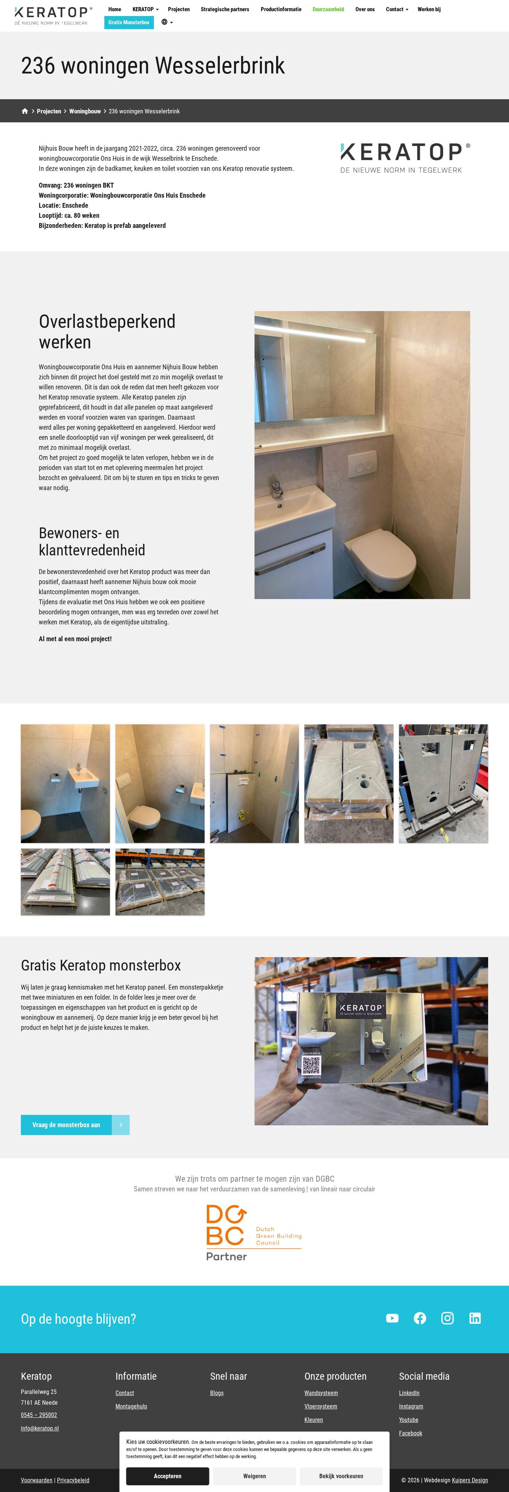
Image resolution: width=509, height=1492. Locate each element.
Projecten (49, 111)
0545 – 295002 (39, 1415)
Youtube (408, 1419)
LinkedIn (409, 1393)
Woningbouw (85, 111)
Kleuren (313, 1419)
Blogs (217, 1393)
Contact (125, 1393)
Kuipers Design (470, 1480)
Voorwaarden (37, 1480)
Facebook (410, 1433)
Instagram (411, 1406)
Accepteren (167, 1476)
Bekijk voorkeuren (341, 1476)
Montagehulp (131, 1406)
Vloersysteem (320, 1406)
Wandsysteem (321, 1393)
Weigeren (254, 1476)
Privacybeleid (73, 1480)
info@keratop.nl (40, 1428)
